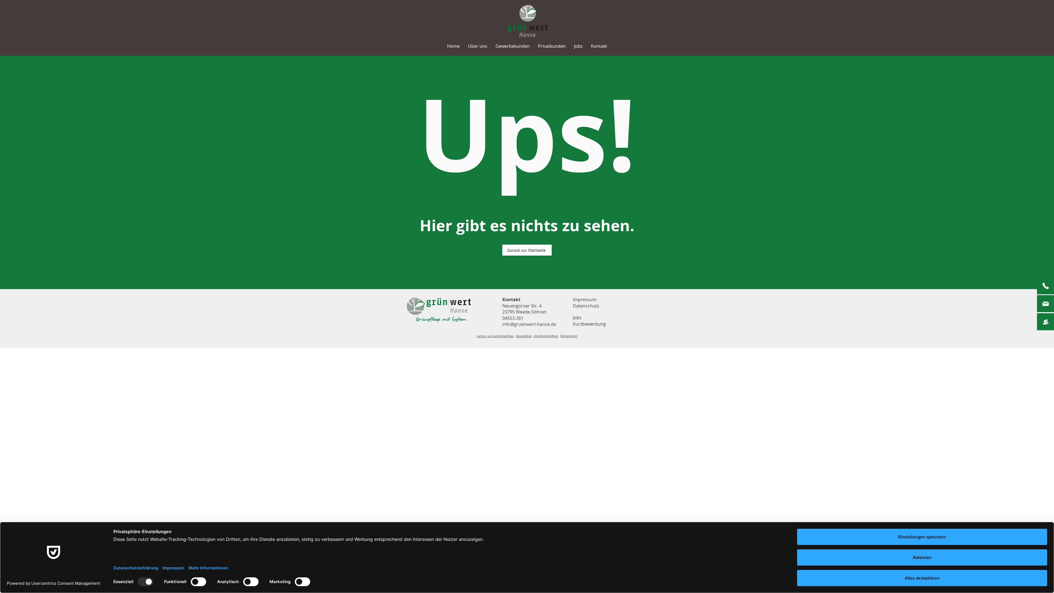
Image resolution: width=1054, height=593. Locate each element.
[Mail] (1045, 303)
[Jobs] (1045, 321)
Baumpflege (524, 336)
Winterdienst (569, 336)
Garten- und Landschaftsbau (495, 336)
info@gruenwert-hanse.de (529, 324)
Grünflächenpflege (545, 336)
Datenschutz (586, 306)
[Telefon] (1045, 285)
